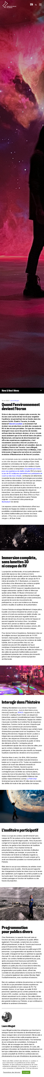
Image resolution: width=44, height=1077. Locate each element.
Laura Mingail (14, 400)
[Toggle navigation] (40, 4)
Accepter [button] (26, 1072)
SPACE (20, 712)
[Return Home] (9, 4)
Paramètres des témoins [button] (11, 1072)
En (31, 4)
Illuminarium (6, 502)
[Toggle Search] (35, 4)
